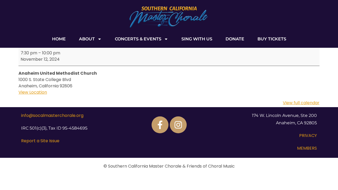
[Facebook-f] (160, 124)
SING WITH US (196, 38)
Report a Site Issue (40, 141)
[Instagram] (178, 124)
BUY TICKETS (271, 38)
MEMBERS (307, 148)
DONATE (235, 38)
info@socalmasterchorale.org (52, 115)
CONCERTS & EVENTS (138, 38)
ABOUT (87, 38)
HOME (59, 38)
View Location (32, 92)
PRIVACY (308, 135)
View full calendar (301, 103)
